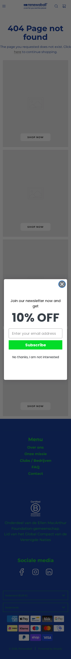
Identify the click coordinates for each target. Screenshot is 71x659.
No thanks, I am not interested (35, 357)
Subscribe (35, 345)
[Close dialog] (62, 284)
